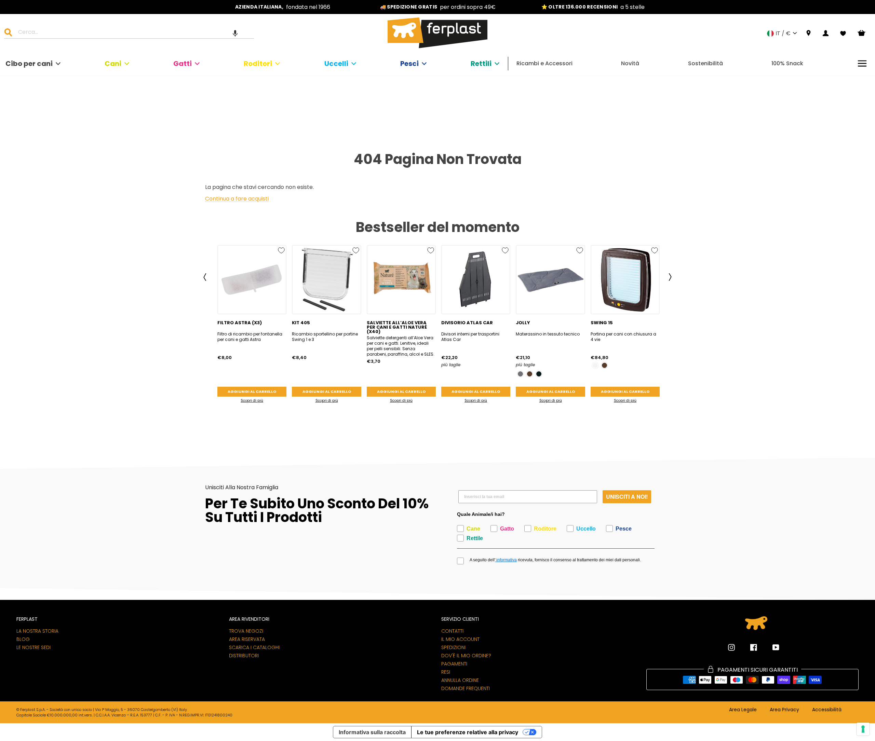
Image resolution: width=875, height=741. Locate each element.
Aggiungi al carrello (252, 391)
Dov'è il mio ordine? (466, 655)
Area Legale (743, 710)
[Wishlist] (843, 33)
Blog (23, 639)
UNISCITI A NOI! (627, 496)
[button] (235, 33)
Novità (630, 63)
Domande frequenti (465, 688)
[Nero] (539, 374)
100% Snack (787, 63)
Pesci (409, 63)
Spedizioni (453, 647)
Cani (113, 63)
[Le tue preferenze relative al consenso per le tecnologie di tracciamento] (863, 729)
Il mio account (460, 639)
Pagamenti (454, 663)
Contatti (452, 631)
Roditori (258, 63)
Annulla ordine (460, 680)
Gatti (182, 63)
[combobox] (133, 33)
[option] (282, 7)
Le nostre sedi (33, 647)
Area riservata (247, 639)
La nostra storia (37, 631)
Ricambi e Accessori (544, 63)
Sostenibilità (705, 63)
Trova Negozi (246, 631)
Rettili (481, 63)
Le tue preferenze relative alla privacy (467, 732)
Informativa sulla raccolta (372, 732)
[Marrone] (529, 374)
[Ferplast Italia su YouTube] (770, 647)
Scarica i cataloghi (254, 647)
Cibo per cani (29, 63)
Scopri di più (252, 400)
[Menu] (862, 63)
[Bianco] (595, 365)
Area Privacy (784, 710)
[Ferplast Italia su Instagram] (731, 647)
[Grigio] (520, 374)
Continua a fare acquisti (237, 199)
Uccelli (336, 63)
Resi (445, 672)
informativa (506, 560)
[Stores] (808, 33)
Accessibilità (827, 710)
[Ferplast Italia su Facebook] (748, 647)
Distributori (244, 655)
